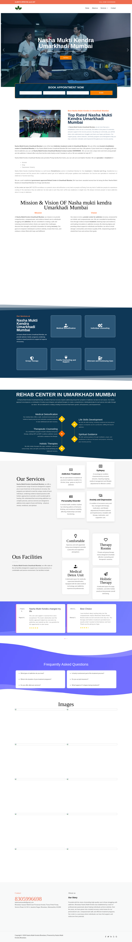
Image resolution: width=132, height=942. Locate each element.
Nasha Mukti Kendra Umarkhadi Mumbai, (82, 127)
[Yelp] (113, 936)
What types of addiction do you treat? (32, 673)
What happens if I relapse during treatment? (85, 685)
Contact (113, 8)
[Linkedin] (111, 936)
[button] (40, 673)
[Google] (116, 936)
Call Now (65, 57)
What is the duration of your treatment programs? (36, 679)
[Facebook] (105, 936)
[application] (107, 8)
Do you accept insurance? (80, 679)
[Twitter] (108, 936)
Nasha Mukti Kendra (45, 148)
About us (95, 8)
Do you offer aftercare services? (31, 685)
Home (87, 8)
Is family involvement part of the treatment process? (88, 673)
